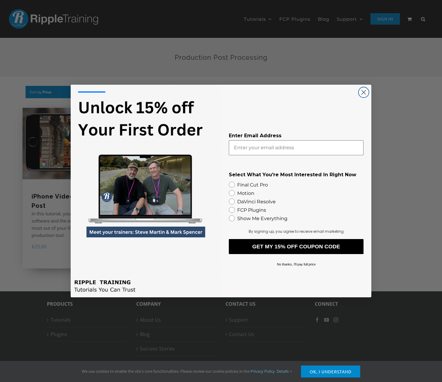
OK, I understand (330, 371)
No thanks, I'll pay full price (296, 264)
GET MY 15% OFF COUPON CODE (296, 247)
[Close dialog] (363, 92)
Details (283, 371)
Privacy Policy (262, 371)
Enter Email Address (255, 135)
